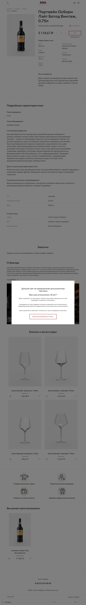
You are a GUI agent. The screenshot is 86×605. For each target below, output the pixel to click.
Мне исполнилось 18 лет (43, 316)
